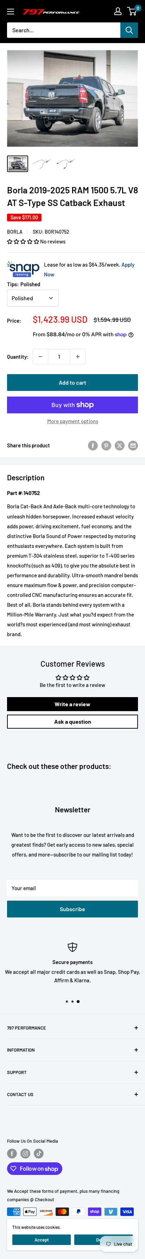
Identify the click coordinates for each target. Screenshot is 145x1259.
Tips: (23, 284)
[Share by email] (133, 445)
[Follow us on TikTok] (39, 1153)
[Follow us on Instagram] (25, 1153)
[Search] (129, 30)
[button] (23, 241)
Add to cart (72, 382)
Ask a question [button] (72, 721)
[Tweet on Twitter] (120, 445)
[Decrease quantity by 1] (40, 356)
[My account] (117, 11)
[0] (132, 11)
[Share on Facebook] (93, 445)
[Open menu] (10, 11)
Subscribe (72, 909)
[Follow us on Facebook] (12, 1153)
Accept (41, 1240)
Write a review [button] (72, 704)
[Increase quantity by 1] (77, 356)
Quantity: (18, 356)
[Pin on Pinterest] (106, 445)
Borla (15, 232)
